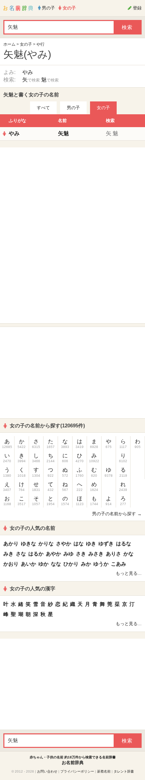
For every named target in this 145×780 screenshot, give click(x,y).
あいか (28, 564)
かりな (46, 543)
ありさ (113, 554)
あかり (11, 543)
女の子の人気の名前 (32, 528)
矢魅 (63, 133)
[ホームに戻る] (18, 8)
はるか (36, 554)
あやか (53, 554)
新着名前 (104, 771)
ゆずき (106, 543)
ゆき (91, 543)
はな (79, 543)
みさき (96, 554)
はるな (123, 543)
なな (56, 564)
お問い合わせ (47, 771)
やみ (27, 72)
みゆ (68, 554)
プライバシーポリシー (77, 771)
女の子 (26, 44)
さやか (63, 543)
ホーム (9, 44)
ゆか (43, 564)
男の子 (73, 107)
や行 (40, 44)
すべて (43, 107)
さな (21, 554)
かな (128, 554)
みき (8, 554)
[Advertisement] (72, 193)
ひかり (71, 564)
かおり (11, 564)
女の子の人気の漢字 (32, 588)
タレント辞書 (124, 771)
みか (86, 564)
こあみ (118, 564)
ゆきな (28, 543)
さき (81, 554)
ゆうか (101, 564)
